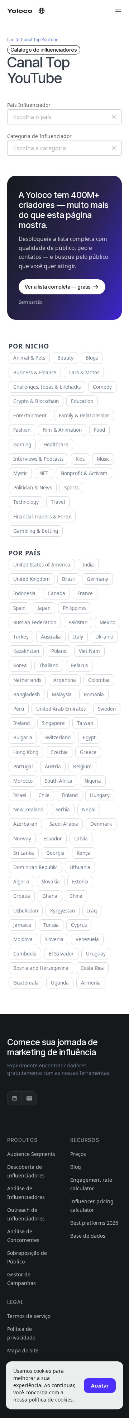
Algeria (21, 881)
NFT (43, 473)
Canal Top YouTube (39, 40)
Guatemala (26, 983)
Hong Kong (25, 752)
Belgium (82, 766)
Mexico (107, 622)
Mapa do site (22, 1350)
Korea (20, 665)
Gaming (22, 444)
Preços (78, 1154)
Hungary (100, 795)
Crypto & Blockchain (36, 401)
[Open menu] (118, 10)
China (76, 896)
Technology (26, 502)
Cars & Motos (83, 372)
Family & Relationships (84, 415)
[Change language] (41, 10)
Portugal (23, 766)
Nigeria (93, 781)
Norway (22, 838)
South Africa (58, 781)
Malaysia (62, 694)
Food (99, 430)
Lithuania (80, 867)
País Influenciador (29, 104)
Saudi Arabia (63, 824)
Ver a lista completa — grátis (58, 287)
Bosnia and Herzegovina (40, 968)
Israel (19, 795)
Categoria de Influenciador (39, 136)
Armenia (91, 983)
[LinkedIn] (15, 1098)
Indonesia (24, 593)
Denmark (101, 824)
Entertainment (30, 415)
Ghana (49, 896)
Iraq (92, 910)
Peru (18, 709)
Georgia (55, 853)
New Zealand (28, 809)
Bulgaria (22, 737)
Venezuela (87, 939)
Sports (71, 487)
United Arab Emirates (61, 709)
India (88, 564)
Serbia (63, 809)
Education (82, 401)
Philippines (74, 608)
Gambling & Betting (35, 531)
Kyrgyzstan (62, 910)
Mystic (20, 473)
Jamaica (22, 925)
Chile (43, 795)
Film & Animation (62, 430)
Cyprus (79, 925)
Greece (88, 752)
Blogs (92, 358)
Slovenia (54, 939)
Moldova (23, 939)
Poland (59, 651)
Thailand (48, 665)
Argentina (64, 680)
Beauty (65, 358)
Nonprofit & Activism (84, 473)
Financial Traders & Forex (42, 516)
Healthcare (55, 444)
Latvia (81, 838)
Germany (97, 579)
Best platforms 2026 (94, 1222)
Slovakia (51, 881)
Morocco (23, 781)
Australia (51, 637)
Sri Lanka (23, 853)
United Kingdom (31, 579)
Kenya (84, 853)
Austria (53, 766)
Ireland (21, 723)
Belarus (79, 665)
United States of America (41, 564)
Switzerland (57, 737)
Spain (19, 608)
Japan (44, 608)
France (85, 593)
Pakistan (77, 622)
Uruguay (96, 953)
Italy (78, 637)
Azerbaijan (25, 824)
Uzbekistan (25, 910)
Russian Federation (34, 622)
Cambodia (25, 953)
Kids (80, 459)
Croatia (21, 896)
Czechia (59, 752)
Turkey (21, 637)
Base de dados (87, 1235)
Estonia (80, 881)
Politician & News (32, 487)
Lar (10, 40)
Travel (58, 502)
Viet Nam (89, 651)
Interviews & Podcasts (38, 459)
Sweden (107, 709)
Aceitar (100, 1385)
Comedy (102, 387)
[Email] (29, 1098)
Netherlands (27, 680)
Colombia (99, 680)
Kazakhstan (26, 651)
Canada (56, 593)
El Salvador (61, 953)
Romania (94, 694)
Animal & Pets (29, 358)
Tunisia (51, 925)
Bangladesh (26, 694)
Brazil (68, 579)
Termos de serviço (29, 1316)
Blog (75, 1166)
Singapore (53, 723)
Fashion (21, 430)
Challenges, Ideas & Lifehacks (47, 387)
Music (103, 459)
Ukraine (104, 637)
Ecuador (52, 838)
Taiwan (85, 723)
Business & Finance (34, 372)
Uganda (60, 983)
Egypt (89, 737)
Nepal (88, 809)
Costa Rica (92, 968)
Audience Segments (31, 1154)
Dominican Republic (35, 867)
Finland (70, 795)
